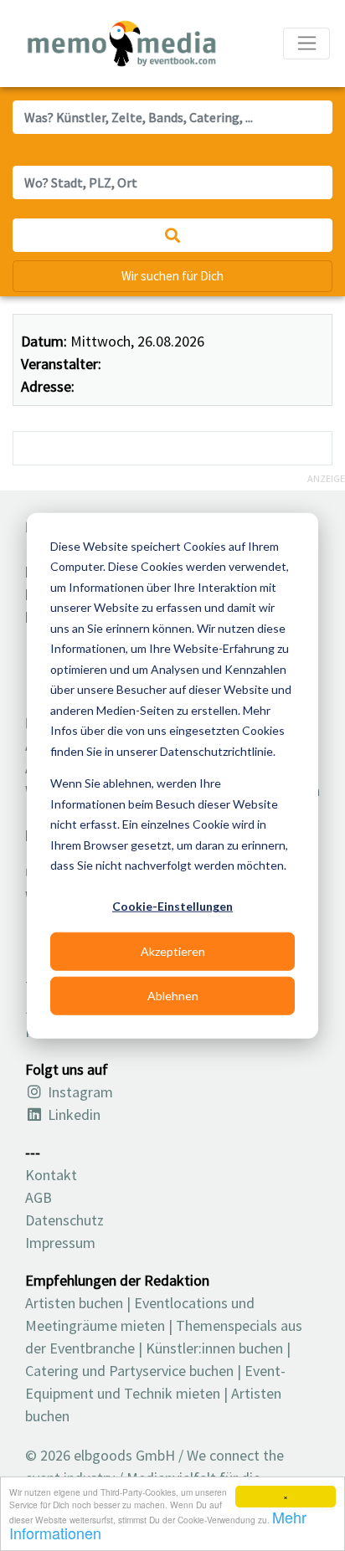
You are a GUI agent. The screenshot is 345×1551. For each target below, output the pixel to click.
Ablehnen (172, 995)
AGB (38, 1197)
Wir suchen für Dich (172, 276)
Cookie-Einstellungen (172, 906)
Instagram (78, 1092)
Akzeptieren (173, 950)
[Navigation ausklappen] (306, 43)
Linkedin (72, 1114)
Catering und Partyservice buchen (129, 1370)
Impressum (60, 1242)
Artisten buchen (74, 1302)
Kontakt (51, 1174)
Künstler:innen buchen (214, 1348)
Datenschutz (64, 1220)
